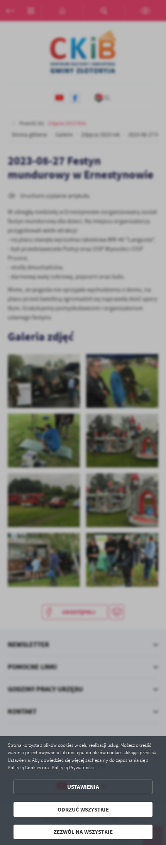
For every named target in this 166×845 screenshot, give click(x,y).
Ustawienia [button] (83, 787)
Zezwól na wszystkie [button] (83, 832)
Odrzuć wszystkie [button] (83, 809)
